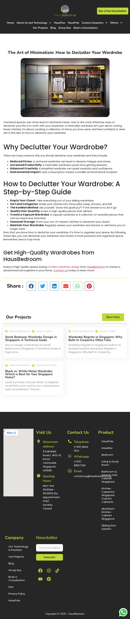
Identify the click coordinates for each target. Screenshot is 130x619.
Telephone (81, 442)
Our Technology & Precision (18, 548)
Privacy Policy (16, 593)
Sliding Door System (109, 527)
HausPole (73, 22)
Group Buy (64, 27)
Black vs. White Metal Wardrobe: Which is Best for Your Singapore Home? (29, 374)
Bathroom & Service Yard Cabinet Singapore (109, 476)
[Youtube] (40, 579)
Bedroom (107, 455)
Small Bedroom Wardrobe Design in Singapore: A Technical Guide (31, 338)
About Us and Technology (32, 22)
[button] (31, 286)
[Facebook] (40, 570)
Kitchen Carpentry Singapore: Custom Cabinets (108, 495)
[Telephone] (69, 441)
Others (114, 22)
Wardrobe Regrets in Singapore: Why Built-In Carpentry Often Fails (95, 338)
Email (78, 471)
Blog (53, 27)
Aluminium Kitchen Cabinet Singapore (108, 513)
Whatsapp (81, 456)
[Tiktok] (57, 570)
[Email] (69, 470)
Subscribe (49, 557)
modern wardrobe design (64, 267)
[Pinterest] (49, 579)
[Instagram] (49, 570)
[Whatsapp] (69, 456)
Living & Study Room (110, 463)
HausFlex (59, 22)
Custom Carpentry (92, 22)
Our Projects (40, 27)
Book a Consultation (86, 27)
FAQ (10, 587)
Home (10, 22)
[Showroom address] (38, 441)
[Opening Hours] (38, 475)
